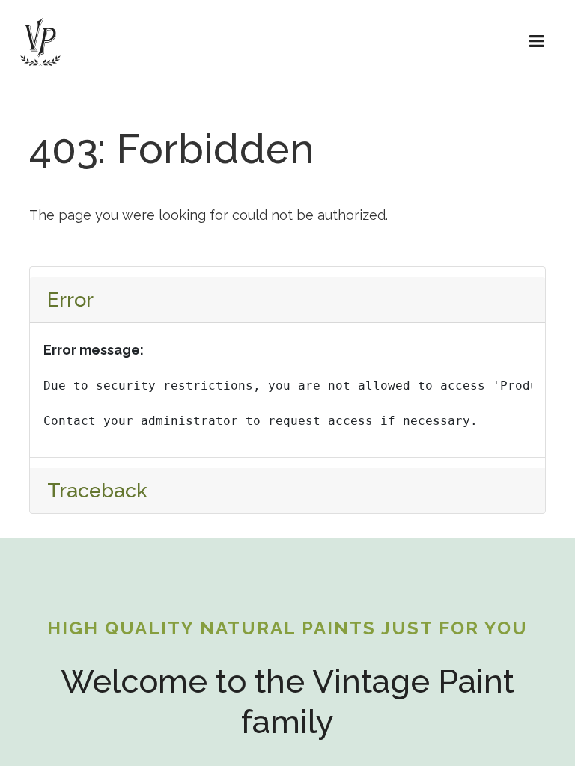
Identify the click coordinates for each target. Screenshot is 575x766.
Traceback (97, 490)
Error (70, 299)
